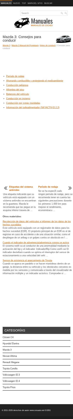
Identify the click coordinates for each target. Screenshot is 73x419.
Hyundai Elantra (11, 343)
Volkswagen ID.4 (11, 381)
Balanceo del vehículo (17, 94)
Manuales (6, 3)
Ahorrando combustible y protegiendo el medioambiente (34, 80)
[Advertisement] (36, 62)
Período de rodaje (15, 76)
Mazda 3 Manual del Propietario (25, 45)
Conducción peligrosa (17, 85)
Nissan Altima (10, 356)
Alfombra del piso (15, 89)
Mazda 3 (6, 45)
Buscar (48, 3)
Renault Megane (11, 362)
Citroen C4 (8, 337)
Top (24, 3)
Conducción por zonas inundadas (23, 103)
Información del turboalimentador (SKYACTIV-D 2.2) (32, 107)
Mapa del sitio (35, 3)
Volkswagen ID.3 (11, 374)
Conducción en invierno (18, 98)
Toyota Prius (9, 387)
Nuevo (16, 3)
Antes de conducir (48, 45)
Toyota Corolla (10, 368)
